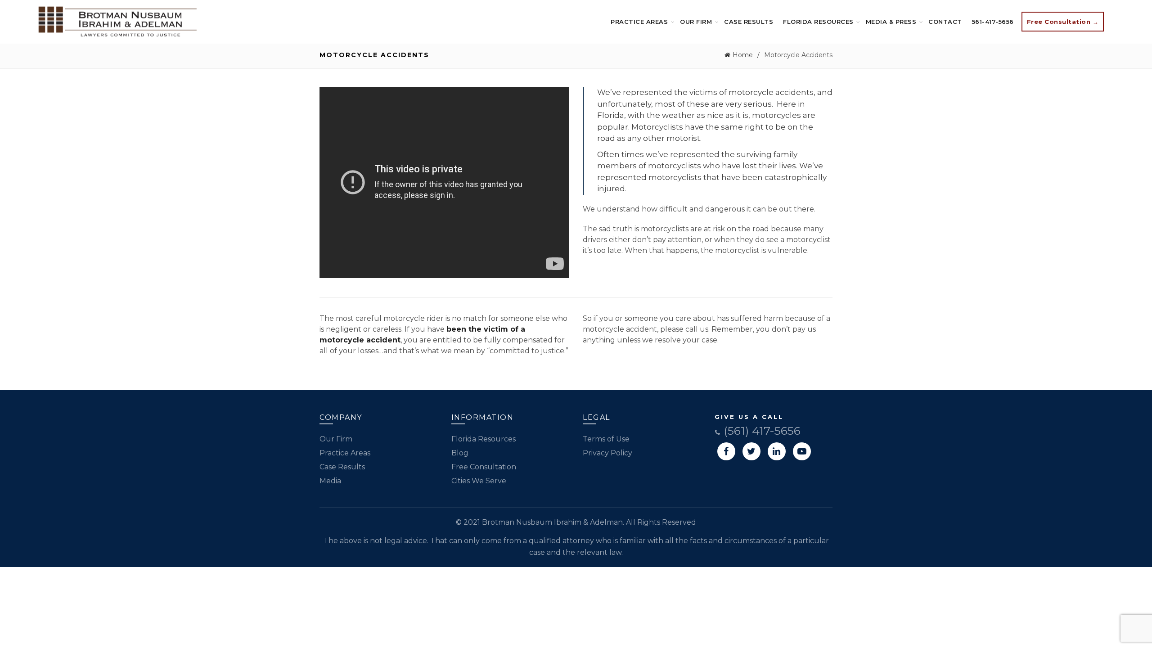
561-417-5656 (993, 21)
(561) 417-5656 (760, 430)
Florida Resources (818, 21)
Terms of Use (606, 439)
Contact (945, 21)
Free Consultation (483, 467)
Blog (459, 453)
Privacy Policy (607, 453)
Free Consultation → (1063, 21)
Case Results (748, 21)
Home (743, 55)
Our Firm (696, 21)
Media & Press (891, 21)
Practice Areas (639, 21)
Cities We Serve (478, 481)
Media (330, 481)
